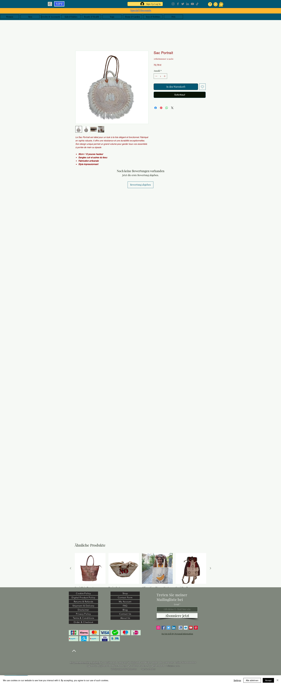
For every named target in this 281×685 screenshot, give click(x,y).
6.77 (153, 669)
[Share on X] (172, 108)
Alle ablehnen (252, 680)
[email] (185, 627)
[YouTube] (192, 4)
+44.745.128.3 (146, 669)
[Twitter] (183, 4)
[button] (221, 4)
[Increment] (165, 76)
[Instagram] (173, 4)
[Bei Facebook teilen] (155, 108)
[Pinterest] (196, 627)
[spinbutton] (160, 76)
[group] (140, 575)
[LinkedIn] (187, 4)
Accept (268, 680)
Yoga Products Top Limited (85, 662)
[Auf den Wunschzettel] (202, 87)
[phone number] (180, 627)
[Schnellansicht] (90, 568)
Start (78, 40)
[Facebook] (178, 4)
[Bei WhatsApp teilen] (166, 108)
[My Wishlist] (215, 4)
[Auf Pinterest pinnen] (161, 108)
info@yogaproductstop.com (123, 669)
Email (176, 604)
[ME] (50, 4)
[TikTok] (197, 4)
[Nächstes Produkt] (210, 568)
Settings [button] (237, 680)
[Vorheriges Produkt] (70, 568)
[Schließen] (277, 680)
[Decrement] (156, 76)
